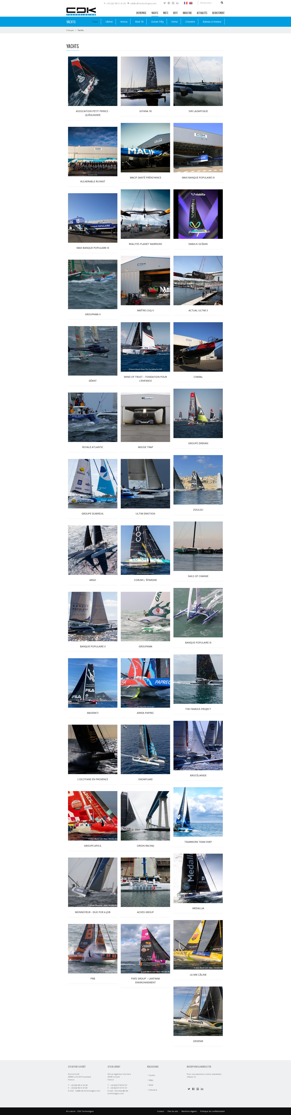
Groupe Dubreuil (93, 513)
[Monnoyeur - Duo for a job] (92, 882)
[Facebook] (169, 3)
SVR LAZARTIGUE (198, 111)
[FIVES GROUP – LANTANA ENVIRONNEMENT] (145, 948)
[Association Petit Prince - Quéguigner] (92, 81)
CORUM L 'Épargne (145, 580)
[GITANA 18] (145, 81)
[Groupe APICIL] (92, 815)
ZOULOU (198, 509)
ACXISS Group (145, 912)
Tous (95, 21)
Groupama (145, 646)
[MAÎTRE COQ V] (145, 280)
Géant (93, 380)
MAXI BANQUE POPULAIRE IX (92, 247)
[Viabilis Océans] (198, 213)
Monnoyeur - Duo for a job (92, 912)
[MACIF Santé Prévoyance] (145, 147)
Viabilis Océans (198, 244)
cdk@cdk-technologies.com (143, 3)
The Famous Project (198, 709)
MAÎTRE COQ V (145, 310)
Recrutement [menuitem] (218, 12)
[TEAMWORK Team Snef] (198, 811)
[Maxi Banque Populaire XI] (198, 147)
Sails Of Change (198, 576)
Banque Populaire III (198, 642)
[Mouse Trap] (145, 417)
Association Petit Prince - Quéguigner (92, 113)
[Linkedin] (177, 3)
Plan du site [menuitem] (173, 1111)
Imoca (123, 21)
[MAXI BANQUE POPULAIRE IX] (92, 217)
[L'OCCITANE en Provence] (92, 749)
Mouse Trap (145, 447)
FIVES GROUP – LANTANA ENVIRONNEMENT (145, 980)
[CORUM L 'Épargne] (145, 549)
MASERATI (93, 712)
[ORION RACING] (145, 815)
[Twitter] (164, 3)
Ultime (109, 21)
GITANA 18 (145, 111)
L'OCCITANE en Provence (92, 779)
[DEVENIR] (198, 1011)
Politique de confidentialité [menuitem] (212, 1111)
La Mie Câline (198, 974)
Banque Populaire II (93, 646)
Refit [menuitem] (175, 12)
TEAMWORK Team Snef (198, 841)
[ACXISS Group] (145, 882)
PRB (92, 978)
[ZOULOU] (198, 479)
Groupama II (93, 314)
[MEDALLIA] (198, 878)
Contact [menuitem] (160, 1111)
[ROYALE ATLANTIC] (92, 417)
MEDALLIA (198, 908)
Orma (174, 21)
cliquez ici (191, 1076)
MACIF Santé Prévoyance (145, 177)
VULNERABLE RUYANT (92, 181)
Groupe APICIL (93, 845)
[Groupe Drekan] (198, 413)
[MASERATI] (92, 682)
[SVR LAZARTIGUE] (198, 81)
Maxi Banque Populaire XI (198, 177)
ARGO (92, 580)
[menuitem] (185, 2)
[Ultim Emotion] (145, 483)
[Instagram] (173, 3)
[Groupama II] (92, 284)
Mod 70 (139, 21)
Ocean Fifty (157, 21)
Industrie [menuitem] (187, 12)
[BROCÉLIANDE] (198, 745)
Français (70, 30)
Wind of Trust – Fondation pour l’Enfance (145, 378)
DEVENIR (198, 1041)
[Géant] (92, 350)
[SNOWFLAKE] (145, 749)
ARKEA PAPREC (145, 712)
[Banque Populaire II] (92, 616)
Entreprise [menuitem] (141, 12)
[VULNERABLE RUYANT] (92, 151)
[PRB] (92, 948)
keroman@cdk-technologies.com (118, 1092)
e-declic (72, 1111)
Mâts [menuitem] (165, 12)
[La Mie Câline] (198, 944)
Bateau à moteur (212, 21)
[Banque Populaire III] (198, 612)
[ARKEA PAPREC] (145, 682)
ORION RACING (145, 845)
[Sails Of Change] (198, 546)
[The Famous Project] (198, 678)
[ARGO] (92, 549)
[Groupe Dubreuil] (92, 483)
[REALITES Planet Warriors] (145, 213)
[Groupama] (145, 616)
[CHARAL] (198, 346)
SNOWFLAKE (145, 779)
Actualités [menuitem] (202, 12)
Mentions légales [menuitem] (189, 1111)
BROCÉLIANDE (198, 775)
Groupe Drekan (198, 443)
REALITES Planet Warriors (145, 244)
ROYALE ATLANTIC (92, 447)
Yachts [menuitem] (154, 12)
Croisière (190, 21)
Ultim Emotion (145, 513)
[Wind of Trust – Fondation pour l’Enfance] (145, 346)
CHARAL (198, 376)
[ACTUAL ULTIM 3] (198, 280)
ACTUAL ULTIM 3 (198, 310)
